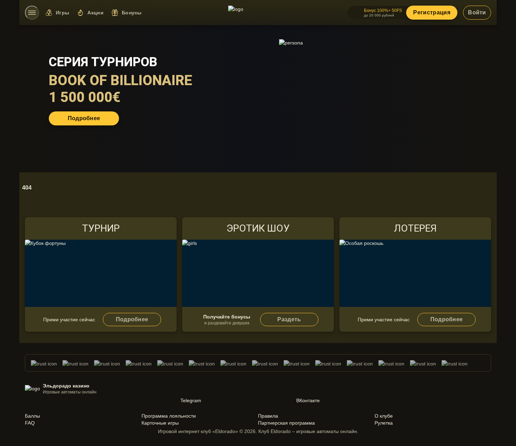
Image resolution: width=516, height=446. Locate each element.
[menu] (32, 13)
